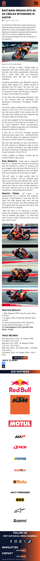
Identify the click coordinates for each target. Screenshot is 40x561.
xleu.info (24, 559)
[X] (20, 366)
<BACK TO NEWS (10, 360)
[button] (36, 3)
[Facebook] (20, 363)
